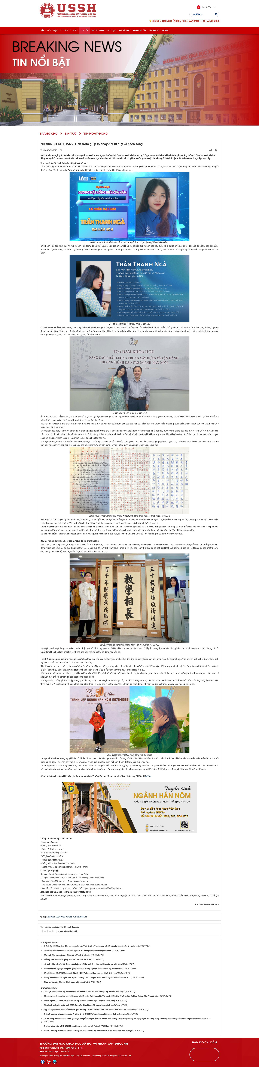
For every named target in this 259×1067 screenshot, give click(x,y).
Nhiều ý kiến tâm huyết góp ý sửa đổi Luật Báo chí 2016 (67, 959)
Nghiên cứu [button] (139, 30)
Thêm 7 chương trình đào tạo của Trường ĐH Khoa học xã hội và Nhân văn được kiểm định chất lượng (87, 1030)
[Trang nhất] (42, 30)
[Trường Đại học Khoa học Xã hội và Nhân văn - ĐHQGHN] (47, 10)
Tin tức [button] (84, 30)
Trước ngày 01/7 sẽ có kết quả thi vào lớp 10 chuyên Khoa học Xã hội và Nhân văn (79, 1000)
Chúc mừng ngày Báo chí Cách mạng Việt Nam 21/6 (66, 982)
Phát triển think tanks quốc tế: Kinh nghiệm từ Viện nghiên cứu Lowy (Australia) (78, 951)
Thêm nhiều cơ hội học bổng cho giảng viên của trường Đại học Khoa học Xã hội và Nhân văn (83, 968)
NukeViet (105, 1056)
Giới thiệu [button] (52, 30)
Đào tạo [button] (111, 30)
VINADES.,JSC (125, 1056)
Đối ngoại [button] (154, 30)
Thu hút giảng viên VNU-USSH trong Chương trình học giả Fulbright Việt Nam (76, 1026)
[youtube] (49, 1062)
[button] (204, 7)
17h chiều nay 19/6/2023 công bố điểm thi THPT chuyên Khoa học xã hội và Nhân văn (80, 973)
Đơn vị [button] (165, 30)
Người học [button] (124, 30)
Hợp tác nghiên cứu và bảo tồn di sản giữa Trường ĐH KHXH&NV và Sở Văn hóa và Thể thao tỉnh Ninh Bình (89, 1009)
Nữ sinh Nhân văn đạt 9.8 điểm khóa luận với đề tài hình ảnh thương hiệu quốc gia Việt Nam (83, 964)
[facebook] (43, 1062)
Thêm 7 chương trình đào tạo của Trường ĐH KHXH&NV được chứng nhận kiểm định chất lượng (85, 1014)
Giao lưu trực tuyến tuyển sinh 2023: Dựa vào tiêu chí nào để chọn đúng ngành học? (79, 1005)
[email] (55, 1062)
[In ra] (211, 150)
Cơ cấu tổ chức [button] (69, 30)
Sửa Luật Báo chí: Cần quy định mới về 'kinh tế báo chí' (67, 955)
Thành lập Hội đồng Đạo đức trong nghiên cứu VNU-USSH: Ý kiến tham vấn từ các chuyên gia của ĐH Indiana (90, 946)
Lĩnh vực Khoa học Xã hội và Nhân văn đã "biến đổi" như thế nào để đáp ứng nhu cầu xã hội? (83, 992)
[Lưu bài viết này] (216, 150)
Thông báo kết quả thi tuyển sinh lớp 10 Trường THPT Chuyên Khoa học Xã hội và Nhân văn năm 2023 (87, 977)
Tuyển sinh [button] (98, 30)
